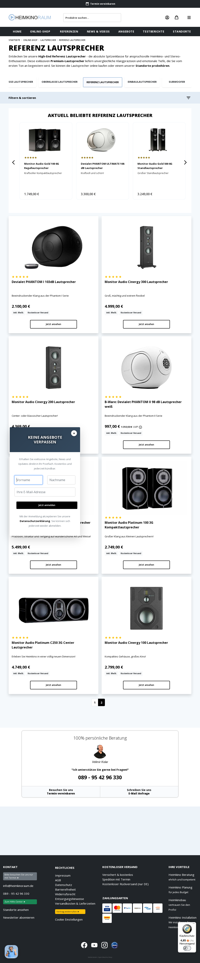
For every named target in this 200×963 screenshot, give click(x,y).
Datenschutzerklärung (35, 521)
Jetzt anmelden (46, 505)
